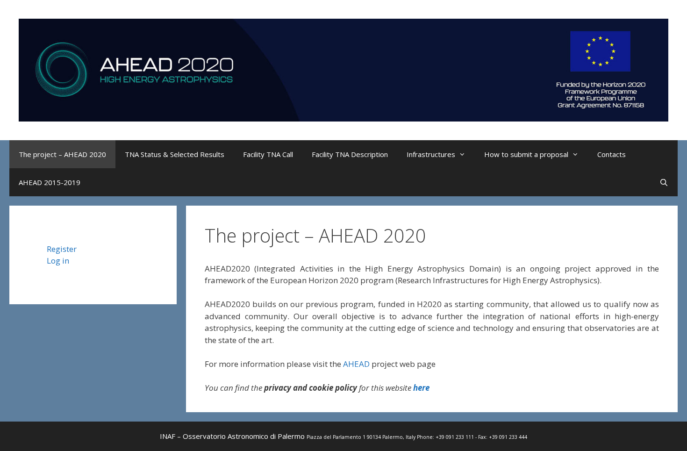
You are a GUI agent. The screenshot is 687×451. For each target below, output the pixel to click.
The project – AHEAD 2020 (62, 154)
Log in (58, 260)
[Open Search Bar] (664, 182)
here (421, 387)
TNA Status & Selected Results (174, 154)
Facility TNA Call (268, 154)
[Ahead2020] (343, 69)
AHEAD (356, 363)
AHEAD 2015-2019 (49, 182)
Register (62, 248)
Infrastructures (431, 154)
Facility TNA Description (350, 154)
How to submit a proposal (526, 154)
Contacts (611, 154)
